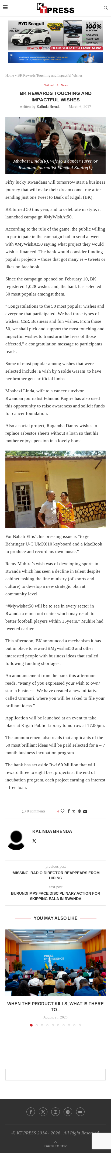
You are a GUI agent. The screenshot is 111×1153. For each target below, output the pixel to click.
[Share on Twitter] (74, 811)
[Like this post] (62, 811)
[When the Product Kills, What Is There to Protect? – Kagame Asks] (55, 962)
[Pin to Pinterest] (79, 811)
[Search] (105, 8)
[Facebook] (30, 1111)
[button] (10, 977)
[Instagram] (55, 1111)
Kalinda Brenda (48, 107)
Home (9, 75)
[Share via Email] (85, 811)
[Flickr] (68, 1111)
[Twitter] (43, 1111)
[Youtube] (80, 1111)
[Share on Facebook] (69, 811)
